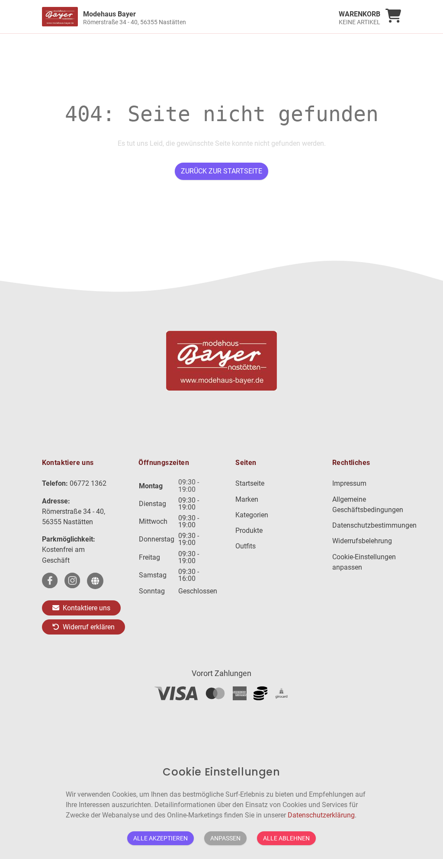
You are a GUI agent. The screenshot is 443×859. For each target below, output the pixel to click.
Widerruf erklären (88, 627)
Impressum (349, 483)
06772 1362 (88, 483)
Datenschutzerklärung (321, 815)
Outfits (245, 546)
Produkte (249, 530)
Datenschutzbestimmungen (374, 525)
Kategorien (251, 515)
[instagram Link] (72, 581)
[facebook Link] (50, 581)
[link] (176, 16)
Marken (246, 499)
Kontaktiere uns (85, 608)
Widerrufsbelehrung (362, 541)
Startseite (249, 483)
